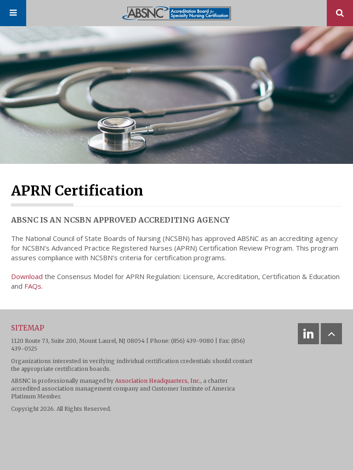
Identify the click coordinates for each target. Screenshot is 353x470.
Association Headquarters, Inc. (157, 380)
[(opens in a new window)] (308, 333)
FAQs (32, 286)
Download (27, 276)
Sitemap (27, 328)
